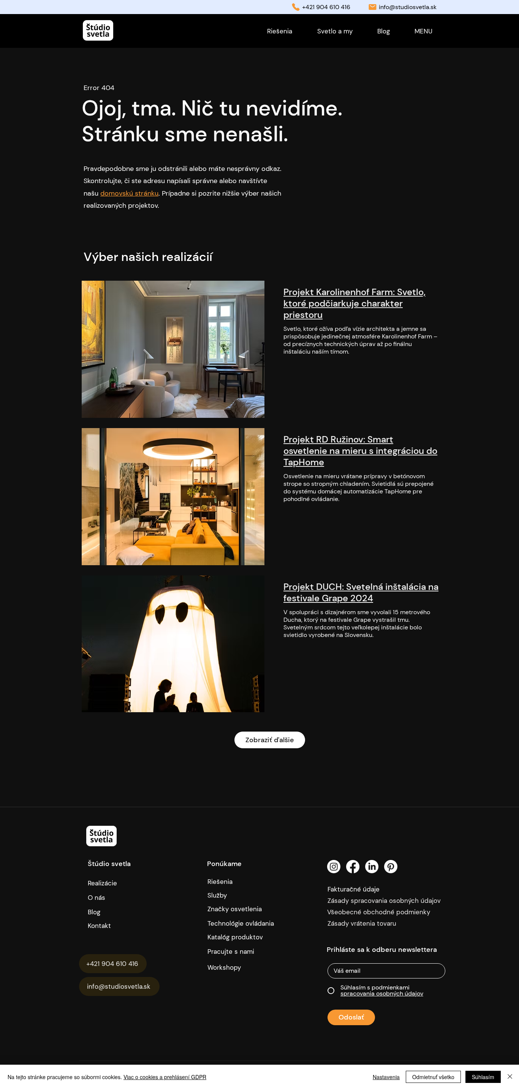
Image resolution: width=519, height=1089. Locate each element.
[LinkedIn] (371, 866)
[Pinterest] (390, 866)
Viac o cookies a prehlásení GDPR (164, 1077)
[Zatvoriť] (509, 1077)
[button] (423, 31)
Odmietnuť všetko (433, 1077)
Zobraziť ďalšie (269, 739)
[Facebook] (352, 866)
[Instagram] (333, 866)
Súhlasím (483, 1077)
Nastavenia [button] (386, 1077)
